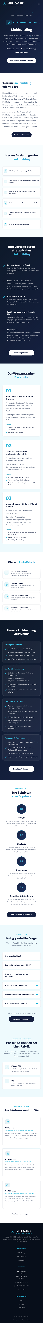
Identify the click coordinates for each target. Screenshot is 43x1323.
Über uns (21, 1304)
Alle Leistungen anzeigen (20, 1214)
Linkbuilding (21, 1260)
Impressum (16, 1320)
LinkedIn (22, 1289)
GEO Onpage (21, 1253)
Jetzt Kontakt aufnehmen (20, 914)
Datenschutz (26, 1320)
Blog (21, 1300)
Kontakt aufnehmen (21, 135)
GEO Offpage (21, 1256)
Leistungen (19, 15)
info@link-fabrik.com (22, 1286)
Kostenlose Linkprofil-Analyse (21, 60)
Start (12, 15)
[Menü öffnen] (39, 4)
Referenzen (21, 1308)
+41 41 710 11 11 (22, 1282)
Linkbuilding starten (20, 353)
